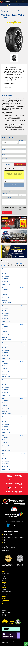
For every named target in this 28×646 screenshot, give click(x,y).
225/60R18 (23, 398)
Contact (4, 598)
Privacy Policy (5, 209)
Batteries (4, 589)
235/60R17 (23, 342)
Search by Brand (5, 577)
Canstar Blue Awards (6, 612)
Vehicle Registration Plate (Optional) (8, 192)
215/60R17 (23, 287)
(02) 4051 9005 (8, 540)
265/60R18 (23, 453)
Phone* (4, 149)
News (3, 604)
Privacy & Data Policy (10, 641)
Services (4, 587)
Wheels (4, 582)
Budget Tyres (5, 614)
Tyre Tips (4, 580)
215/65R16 (23, 268)
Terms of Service (14, 209)
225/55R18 (23, 379)
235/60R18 (23, 435)
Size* (3, 140)
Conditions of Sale (18, 641)
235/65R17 (23, 361)
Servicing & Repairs (6, 591)
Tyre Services (5, 593)
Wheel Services (5, 594)
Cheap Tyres (4, 616)
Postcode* (4, 158)
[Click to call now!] (16, 1)
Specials (4, 596)
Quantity (21, 140)
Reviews (4, 605)
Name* (4, 145)
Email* (3, 154)
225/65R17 (23, 324)
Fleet (3, 602)
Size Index (4, 610)
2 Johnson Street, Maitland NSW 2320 (14, 537)
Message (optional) (6, 197)
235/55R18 (23, 416)
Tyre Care (4, 578)
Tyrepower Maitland (15, 5)
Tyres (3, 571)
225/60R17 (23, 305)
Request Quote (6, 212)
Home (3, 10)
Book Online (5, 600)
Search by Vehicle (6, 573)
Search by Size (5, 575)
